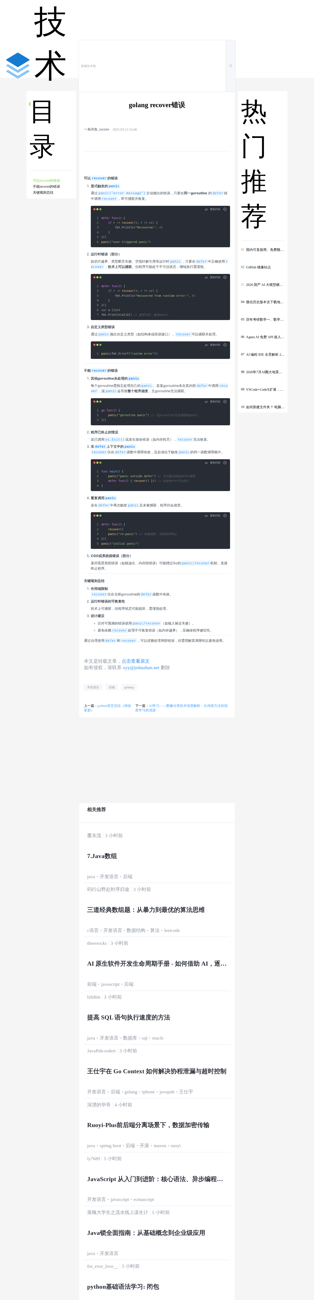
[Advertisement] (51, 276)
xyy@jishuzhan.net (141, 667)
